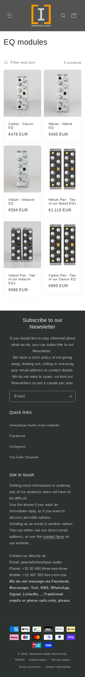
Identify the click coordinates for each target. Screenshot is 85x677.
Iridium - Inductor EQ (21, 201)
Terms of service (30, 666)
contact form (53, 536)
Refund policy (38, 659)
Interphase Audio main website (34, 425)
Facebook (17, 436)
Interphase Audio (40, 653)
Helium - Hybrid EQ (60, 126)
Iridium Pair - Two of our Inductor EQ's (21, 279)
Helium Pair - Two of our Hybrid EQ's (62, 201)
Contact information (58, 666)
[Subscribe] (70, 396)
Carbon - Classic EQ (21, 126)
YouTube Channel (23, 457)
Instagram (17, 446)
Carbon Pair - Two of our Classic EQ (62, 277)
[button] (9, 15)
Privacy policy (61, 659)
